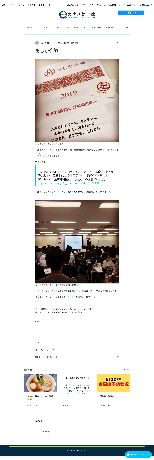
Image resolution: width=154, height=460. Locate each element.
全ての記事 (28, 27)
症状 (85, 27)
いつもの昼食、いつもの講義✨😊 (40, 397)
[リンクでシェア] (53, 350)
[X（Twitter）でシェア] (42, 350)
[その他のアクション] (117, 43)
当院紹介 (76, 27)
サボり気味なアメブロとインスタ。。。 (76, 379)
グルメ (46, 27)
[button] (145, 6)
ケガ (38, 27)
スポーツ (56, 27)
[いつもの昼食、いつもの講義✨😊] (40, 383)
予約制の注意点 (107, 396)
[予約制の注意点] (113, 383)
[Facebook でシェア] (36, 350)
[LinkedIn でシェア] (47, 350)
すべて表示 (126, 369)
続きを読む (110, 27)
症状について (96, 27)
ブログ (66, 27)
